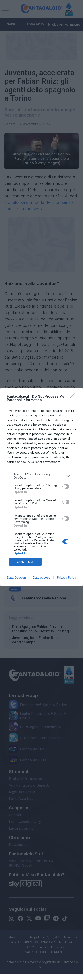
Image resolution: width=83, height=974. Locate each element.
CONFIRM (25, 562)
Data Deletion (16, 577)
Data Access (41, 577)
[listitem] (41, 476)
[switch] (65, 486)
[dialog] (41, 487)
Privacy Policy (66, 577)
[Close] (74, 397)
